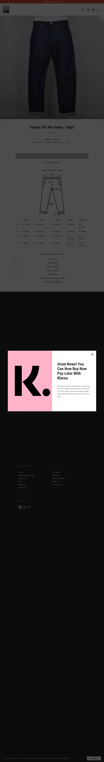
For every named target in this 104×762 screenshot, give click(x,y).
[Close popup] (92, 354)
